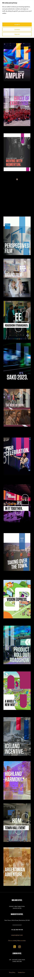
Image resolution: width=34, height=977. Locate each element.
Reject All (17, 34)
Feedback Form (21, 972)
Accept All (17, 24)
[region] (17, 19)
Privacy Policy (12, 972)
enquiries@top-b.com (17, 935)
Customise (17, 29)
